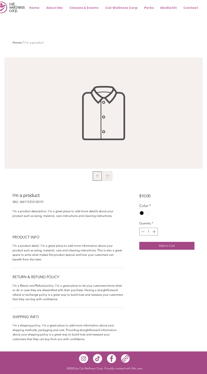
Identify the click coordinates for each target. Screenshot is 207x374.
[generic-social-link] (125, 358)
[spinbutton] (148, 231)
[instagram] (83, 358)
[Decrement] (142, 231)
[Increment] (154, 231)
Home (17, 42)
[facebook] (111, 358)
